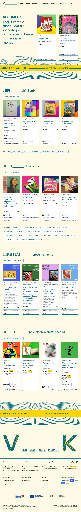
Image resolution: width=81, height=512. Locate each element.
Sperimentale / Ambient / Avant (70, 220)
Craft (49, 141)
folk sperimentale (8, 217)
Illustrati (45, 59)
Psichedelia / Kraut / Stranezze (13, 235)
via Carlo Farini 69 (8, 467)
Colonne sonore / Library (32, 227)
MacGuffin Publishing (44, 41)
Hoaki (25, 127)
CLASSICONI (16, 227)
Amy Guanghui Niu (28, 119)
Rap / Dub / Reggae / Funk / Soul (64, 235)
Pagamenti (45, 480)
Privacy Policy (6, 506)
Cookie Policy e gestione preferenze (21, 506)
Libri (20, 3)
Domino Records (28, 200)
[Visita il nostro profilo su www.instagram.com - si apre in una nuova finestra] (77, 462)
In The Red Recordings (49, 200)
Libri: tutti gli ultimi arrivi (12, 97)
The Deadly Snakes (48, 194)
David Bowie (46, 360)
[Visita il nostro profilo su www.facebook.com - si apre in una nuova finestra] (72, 462)
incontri (9, 30)
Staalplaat (7, 368)
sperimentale (13, 389)
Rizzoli (45, 127)
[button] (54, 44)
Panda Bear (26, 194)
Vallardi (64, 127)
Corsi (42, 449)
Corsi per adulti (14, 310)
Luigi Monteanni (66, 360)
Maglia (74, 143)
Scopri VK (61, 3)
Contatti (44, 477)
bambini (34, 151)
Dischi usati (46, 220)
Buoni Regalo (26, 480)
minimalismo (65, 217)
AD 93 (5, 209)
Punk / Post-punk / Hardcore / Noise (39, 235)
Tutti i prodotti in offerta (12, 338)
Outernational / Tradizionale (53, 231)
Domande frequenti (8, 480)
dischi (7, 26)
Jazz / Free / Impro (33, 231)
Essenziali (66, 227)
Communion (65, 372)
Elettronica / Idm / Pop (51, 227)
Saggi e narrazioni (70, 54)
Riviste (39, 61)
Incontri (53, 449)
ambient (71, 215)
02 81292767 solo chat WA (11, 470)
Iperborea (63, 43)
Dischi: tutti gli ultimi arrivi (12, 172)
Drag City (65, 202)
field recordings (66, 384)
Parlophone (46, 368)
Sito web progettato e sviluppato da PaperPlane (65, 505)
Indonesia (64, 387)
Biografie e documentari (66, 56)
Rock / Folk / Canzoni (9, 220)
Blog (4, 484)
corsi (18, 26)
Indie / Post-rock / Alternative (31, 217)
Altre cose (35, 3)
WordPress (66, 506)
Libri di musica (62, 151)
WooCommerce (74, 506)
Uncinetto (45, 143)
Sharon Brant (66, 119)
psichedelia (26, 220)
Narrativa (62, 59)
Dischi (27, 3)
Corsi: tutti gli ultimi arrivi (12, 261)
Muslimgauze (7, 360)
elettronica (13, 384)
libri (6, 22)
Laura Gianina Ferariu (49, 119)
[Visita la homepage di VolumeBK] (11, 3)
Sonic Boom (34, 194)
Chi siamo (6, 477)
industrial (6, 389)
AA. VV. (40, 35)
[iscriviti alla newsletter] (40, 68)
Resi (43, 487)
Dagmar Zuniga (8, 194)
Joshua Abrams (66, 194)
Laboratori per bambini (68, 310)
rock (50, 215)
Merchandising (26, 477)
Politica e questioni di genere (67, 61)
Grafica (51, 59)
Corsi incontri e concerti (48, 3)
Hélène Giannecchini (65, 35)
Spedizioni (45, 484)
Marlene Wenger (8, 119)
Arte (16, 138)
